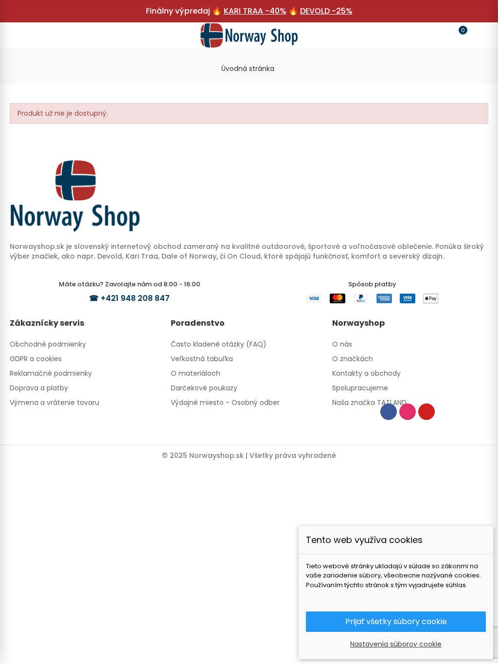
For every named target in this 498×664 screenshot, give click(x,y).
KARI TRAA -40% (255, 11)
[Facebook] (388, 411)
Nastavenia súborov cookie (396, 644)
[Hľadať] (40, 35)
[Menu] (21, 35)
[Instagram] (407, 411)
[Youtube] (426, 411)
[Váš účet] (476, 35)
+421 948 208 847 (135, 298)
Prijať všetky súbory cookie (396, 621)
